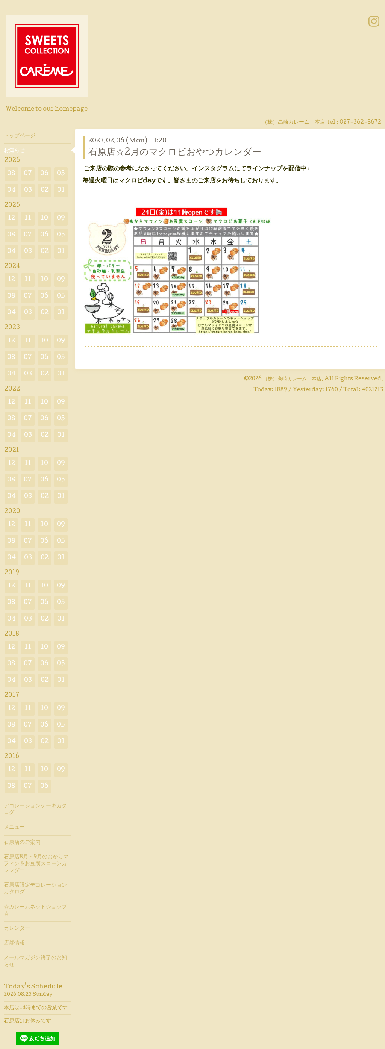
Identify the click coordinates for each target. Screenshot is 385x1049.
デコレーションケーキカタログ (35, 809)
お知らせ (14, 151)
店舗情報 (14, 943)
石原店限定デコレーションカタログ (35, 888)
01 (61, 190)
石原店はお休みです (27, 1021)
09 (61, 218)
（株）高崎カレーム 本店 (292, 379)
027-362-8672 (360, 123)
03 (28, 190)
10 (44, 218)
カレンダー (17, 929)
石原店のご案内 (22, 843)
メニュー (14, 828)
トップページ (19, 136)
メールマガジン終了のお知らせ (35, 961)
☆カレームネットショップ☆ (35, 910)
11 (27, 218)
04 (11, 190)
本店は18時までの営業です (36, 1008)
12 (11, 218)
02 (45, 190)
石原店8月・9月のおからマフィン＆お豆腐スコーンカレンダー (36, 864)
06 (44, 174)
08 (11, 174)
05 (61, 174)
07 (28, 174)
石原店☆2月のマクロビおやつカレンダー (174, 153)
